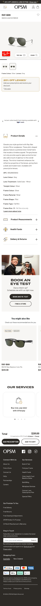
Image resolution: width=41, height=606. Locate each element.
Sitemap (26, 588)
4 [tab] (24, 59)
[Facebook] (23, 451)
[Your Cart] (38, 7)
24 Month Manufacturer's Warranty (14, 524)
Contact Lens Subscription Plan (28, 491)
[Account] (33, 7)
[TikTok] (36, 451)
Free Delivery (7, 507)
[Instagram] (29, 451)
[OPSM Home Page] (9, 451)
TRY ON (19, 55)
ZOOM (33, 55)
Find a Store (7, 468)
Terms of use (28, 546)
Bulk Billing (25, 482)
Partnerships (7, 480)
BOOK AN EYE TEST (20, 297)
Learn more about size (12, 211)
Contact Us (7, 472)
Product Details (17, 136)
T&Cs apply (7, 88)
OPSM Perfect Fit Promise (11, 520)
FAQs (5, 476)
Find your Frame (27, 468)
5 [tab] (30, 59)
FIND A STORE (20, 304)
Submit (33, 540)
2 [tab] (10, 59)
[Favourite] (38, 15)
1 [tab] (3, 59)
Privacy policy (7, 549)
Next (37, 1)
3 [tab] (17, 59)
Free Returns (7, 512)
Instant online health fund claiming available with (20, 120)
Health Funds (16, 229)
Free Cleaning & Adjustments (13, 516)
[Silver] (5, 66)
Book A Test (26, 464)
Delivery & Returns (18, 239)
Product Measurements (21, 219)
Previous (3, 1)
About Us (6, 464)
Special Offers (26, 496)
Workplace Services (28, 486)
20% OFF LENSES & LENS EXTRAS (21, 2)
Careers (6, 484)
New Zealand (18, 559)
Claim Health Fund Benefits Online (28, 477)
